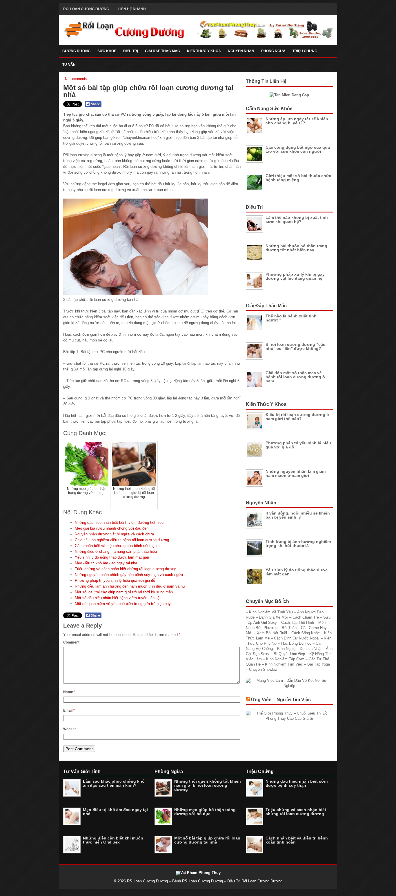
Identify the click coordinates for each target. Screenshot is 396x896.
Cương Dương (76, 51)
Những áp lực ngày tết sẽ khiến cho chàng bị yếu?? (297, 121)
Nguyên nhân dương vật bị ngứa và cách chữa (114, 534)
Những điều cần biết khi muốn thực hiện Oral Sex (113, 840)
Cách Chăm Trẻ (306, 617)
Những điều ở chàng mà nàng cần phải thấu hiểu (116, 551)
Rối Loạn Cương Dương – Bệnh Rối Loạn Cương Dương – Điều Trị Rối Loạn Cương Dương (204, 881)
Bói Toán (290, 628)
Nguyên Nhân (241, 51)
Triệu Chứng (305, 51)
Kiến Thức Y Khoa (204, 51)
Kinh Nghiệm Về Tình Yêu (271, 612)
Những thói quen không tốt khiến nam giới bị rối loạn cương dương (207, 785)
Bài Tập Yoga (318, 664)
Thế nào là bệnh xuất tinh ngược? (291, 318)
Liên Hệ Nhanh (132, 9)
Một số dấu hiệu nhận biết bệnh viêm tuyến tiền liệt (118, 598)
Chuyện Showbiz (263, 669)
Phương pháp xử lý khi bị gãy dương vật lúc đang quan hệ (295, 276)
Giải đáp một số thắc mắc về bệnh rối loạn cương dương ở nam (295, 376)
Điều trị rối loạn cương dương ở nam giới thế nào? (297, 416)
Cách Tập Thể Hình (298, 622)
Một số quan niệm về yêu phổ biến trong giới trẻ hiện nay (123, 603)
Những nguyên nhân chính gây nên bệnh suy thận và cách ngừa (129, 575)
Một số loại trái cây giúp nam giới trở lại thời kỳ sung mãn (124, 592)
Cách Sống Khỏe (306, 633)
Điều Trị (130, 51)
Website (70, 729)
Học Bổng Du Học (297, 643)
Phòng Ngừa (273, 51)
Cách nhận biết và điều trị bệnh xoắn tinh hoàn (297, 840)
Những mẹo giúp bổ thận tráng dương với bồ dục (205, 811)
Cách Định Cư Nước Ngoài (297, 638)
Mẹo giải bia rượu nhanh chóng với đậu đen (111, 528)
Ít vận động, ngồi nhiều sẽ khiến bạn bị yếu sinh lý (298, 515)
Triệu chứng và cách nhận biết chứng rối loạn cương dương (125, 569)
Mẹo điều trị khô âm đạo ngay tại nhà (106, 563)
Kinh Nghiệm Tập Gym (286, 659)
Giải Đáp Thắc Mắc (162, 51)
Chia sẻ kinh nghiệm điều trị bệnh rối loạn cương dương (122, 540)
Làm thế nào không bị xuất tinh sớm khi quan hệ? (297, 219)
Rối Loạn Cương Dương (86, 9)
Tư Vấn (69, 65)
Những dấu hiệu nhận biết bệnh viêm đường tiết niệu (119, 522)
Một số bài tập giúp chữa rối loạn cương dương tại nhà (207, 840)
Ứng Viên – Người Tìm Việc (281, 699)
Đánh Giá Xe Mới (274, 617)
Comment (71, 642)
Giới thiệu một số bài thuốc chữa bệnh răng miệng (298, 177)
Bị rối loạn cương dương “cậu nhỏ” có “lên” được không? (296, 346)
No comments (76, 79)
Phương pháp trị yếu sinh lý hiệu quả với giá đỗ (115, 580)
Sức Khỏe (106, 51)
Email (69, 710)
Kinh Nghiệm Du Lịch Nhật (300, 648)
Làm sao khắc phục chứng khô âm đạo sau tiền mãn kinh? (114, 783)
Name (69, 692)
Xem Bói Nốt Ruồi (272, 633)
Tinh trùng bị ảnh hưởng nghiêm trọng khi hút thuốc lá (298, 543)
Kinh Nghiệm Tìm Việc (284, 664)
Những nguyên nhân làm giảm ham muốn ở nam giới (296, 473)
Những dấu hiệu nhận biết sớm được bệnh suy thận (297, 783)
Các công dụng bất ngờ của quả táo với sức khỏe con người (298, 149)
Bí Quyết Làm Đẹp (290, 654)
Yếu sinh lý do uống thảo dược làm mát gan (112, 557)
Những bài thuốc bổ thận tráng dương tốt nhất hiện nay (296, 247)
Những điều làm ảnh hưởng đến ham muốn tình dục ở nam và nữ (130, 586)
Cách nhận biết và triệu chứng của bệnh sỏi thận (116, 546)
